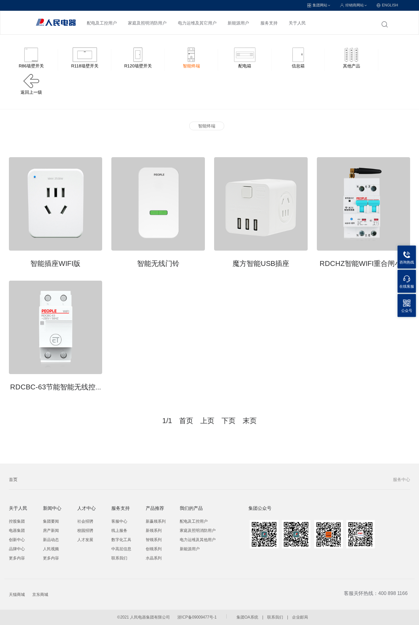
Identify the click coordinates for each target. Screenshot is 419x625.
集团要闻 (51, 521)
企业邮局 (300, 617)
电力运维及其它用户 (197, 23)
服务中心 (401, 479)
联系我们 (119, 558)
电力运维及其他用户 (198, 539)
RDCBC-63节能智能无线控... (55, 387)
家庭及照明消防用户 (147, 23)
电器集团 (17, 530)
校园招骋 (85, 530)
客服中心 (119, 521)
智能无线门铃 (158, 263)
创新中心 (17, 539)
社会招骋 (85, 521)
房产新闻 (51, 530)
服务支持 (269, 23)
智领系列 (154, 539)
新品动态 (51, 539)
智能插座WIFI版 (55, 263)
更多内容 (17, 558)
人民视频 (51, 549)
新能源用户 (238, 23)
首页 (13, 479)
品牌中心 (17, 549)
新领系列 (154, 530)
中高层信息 (121, 549)
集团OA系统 (247, 617)
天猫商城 (17, 594)
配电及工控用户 (102, 23)
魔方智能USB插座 (261, 263)
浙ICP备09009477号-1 (197, 617)
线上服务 (119, 530)
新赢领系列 (156, 521)
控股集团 (17, 521)
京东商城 (40, 594)
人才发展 (85, 539)
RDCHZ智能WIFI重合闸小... (363, 263)
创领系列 (154, 549)
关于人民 (297, 23)
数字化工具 (121, 539)
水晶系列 (154, 558)
